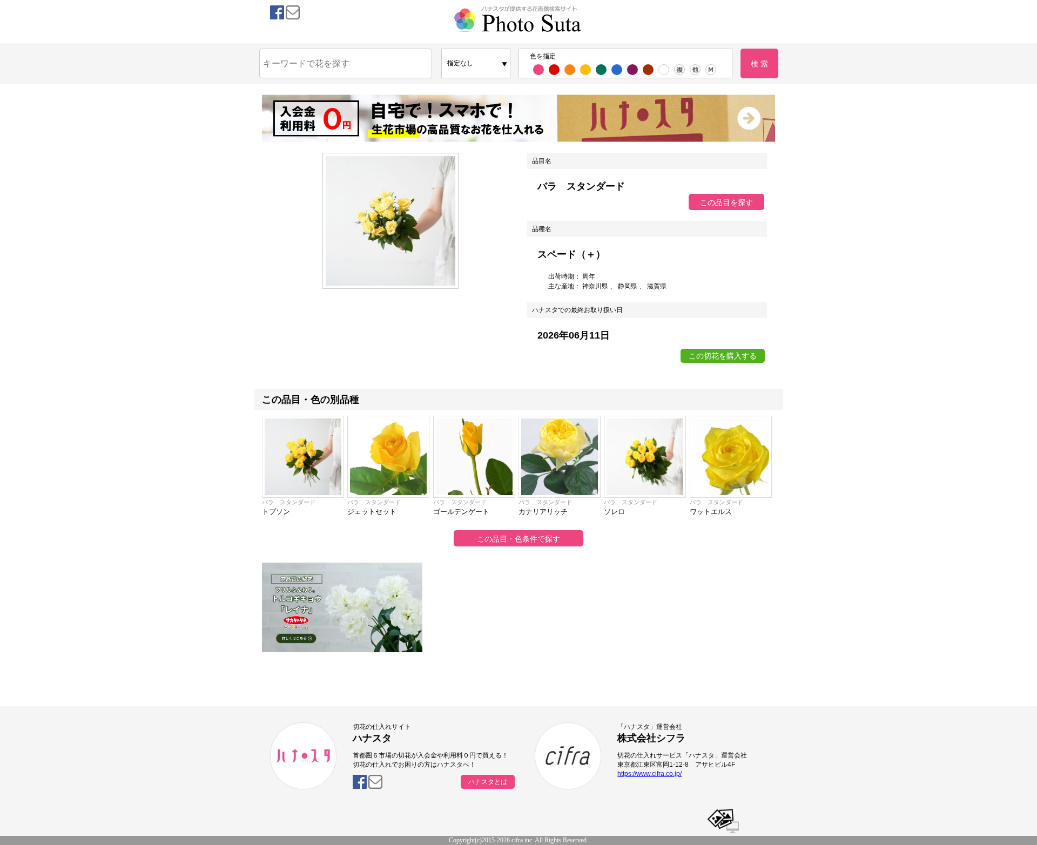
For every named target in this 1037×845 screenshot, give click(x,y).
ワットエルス (711, 512)
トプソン (276, 512)
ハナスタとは (487, 782)
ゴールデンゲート (461, 512)
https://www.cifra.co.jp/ (649, 774)
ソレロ (614, 512)
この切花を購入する (723, 355)
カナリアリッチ (543, 512)
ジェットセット (371, 512)
